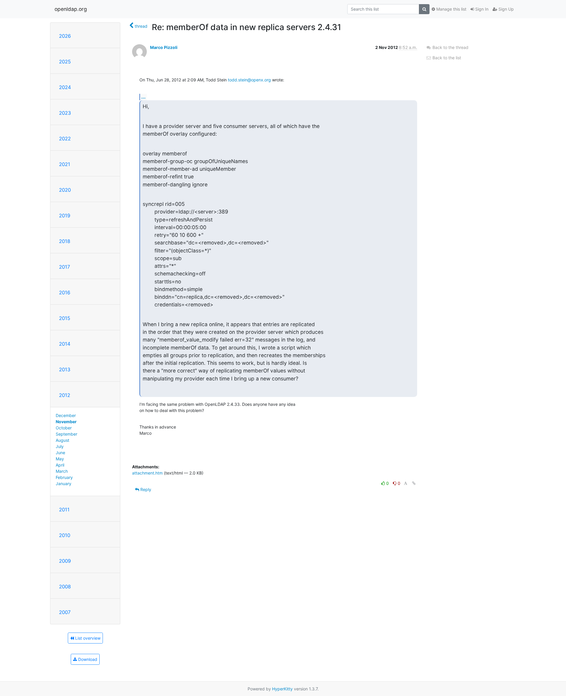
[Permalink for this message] (414, 483)
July (60, 446)
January (63, 483)
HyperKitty (282, 688)
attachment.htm (147, 472)
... (143, 97)
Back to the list (446, 57)
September (66, 433)
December (66, 415)
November (66, 421)
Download (87, 659)
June (60, 452)
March (62, 471)
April (60, 464)
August (62, 440)
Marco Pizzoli (163, 47)
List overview (87, 638)
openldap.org (71, 9)
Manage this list (450, 9)
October (64, 427)
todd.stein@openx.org (249, 79)
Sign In (481, 9)
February (64, 477)
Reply (145, 489)
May (60, 458)
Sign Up (505, 9)
